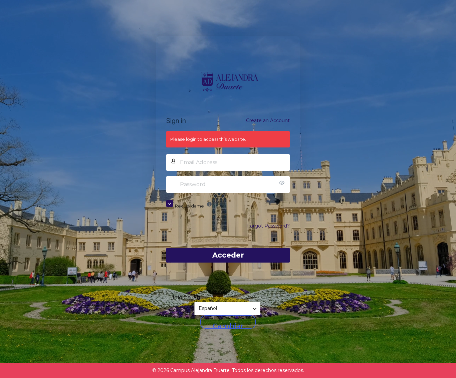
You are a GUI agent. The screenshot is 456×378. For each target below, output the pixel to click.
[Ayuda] (209, 204)
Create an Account (268, 120)
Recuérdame (189, 206)
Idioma (182, 297)
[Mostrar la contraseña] (283, 183)
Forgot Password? (268, 226)
